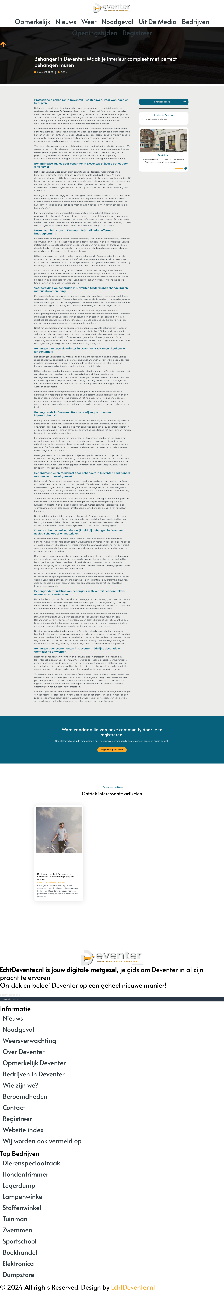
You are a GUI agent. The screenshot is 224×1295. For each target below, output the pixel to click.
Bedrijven (195, 21)
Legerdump (19, 1185)
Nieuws (66, 21)
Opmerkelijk (32, 21)
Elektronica (18, 1263)
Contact (14, 1107)
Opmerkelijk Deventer (34, 1062)
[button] (184, 102)
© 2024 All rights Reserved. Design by (77, 1286)
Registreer (137, 32)
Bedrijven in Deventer (34, 1073)
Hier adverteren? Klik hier (155, 119)
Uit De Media (158, 21)
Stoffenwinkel (22, 1207)
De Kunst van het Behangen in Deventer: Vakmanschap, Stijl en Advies (55, 877)
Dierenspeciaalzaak (31, 1162)
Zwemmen (17, 1229)
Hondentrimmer (25, 1173)
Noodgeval (118, 21)
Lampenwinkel (23, 1196)
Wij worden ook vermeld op (42, 1140)
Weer (89, 21)
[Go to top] (3, 44)
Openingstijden (95, 32)
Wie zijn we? (20, 1084)
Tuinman (15, 1218)
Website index (23, 1129)
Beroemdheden (25, 1096)
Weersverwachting (29, 1040)
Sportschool (19, 1240)
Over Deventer (24, 1051)
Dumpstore (18, 1274)
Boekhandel (20, 1252)
